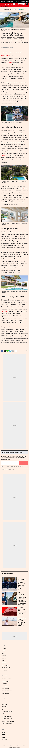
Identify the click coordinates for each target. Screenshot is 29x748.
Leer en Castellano (4, 6)
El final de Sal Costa (9, 1)
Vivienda (15, 52)
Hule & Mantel (5, 693)
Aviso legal (4, 704)
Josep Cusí (17, 1)
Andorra (9, 63)
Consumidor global (7, 691)
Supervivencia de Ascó (24, 1)
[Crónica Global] (8, 4)
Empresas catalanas (7, 716)
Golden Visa (4, 155)
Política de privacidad (7, 711)
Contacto (4, 706)
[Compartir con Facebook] (2, 351)
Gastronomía (5, 665)
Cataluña (20, 52)
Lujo (11, 52)
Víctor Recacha (6, 55)
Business (4, 651)
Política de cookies (6, 714)
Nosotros (4, 702)
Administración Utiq (7, 723)
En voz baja (4, 670)
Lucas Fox (22, 188)
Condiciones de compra (8, 721)
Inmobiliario (6, 52)
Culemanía (4, 683)
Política (4, 648)
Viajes (3, 660)
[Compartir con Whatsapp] (7, 351)
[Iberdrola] (21, 9)
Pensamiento (5, 658)
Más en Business (7, 574)
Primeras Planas (6, 667)
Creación (4, 655)
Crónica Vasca (5, 681)
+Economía (4, 663)
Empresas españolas (7, 718)
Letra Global (5, 686)
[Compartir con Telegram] (10, 351)
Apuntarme (23, 463)
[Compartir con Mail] (13, 351)
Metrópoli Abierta (6, 679)
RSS (2, 709)
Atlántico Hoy (5, 688)
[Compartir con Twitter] (5, 351)
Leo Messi (4, 311)
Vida (3, 653)
